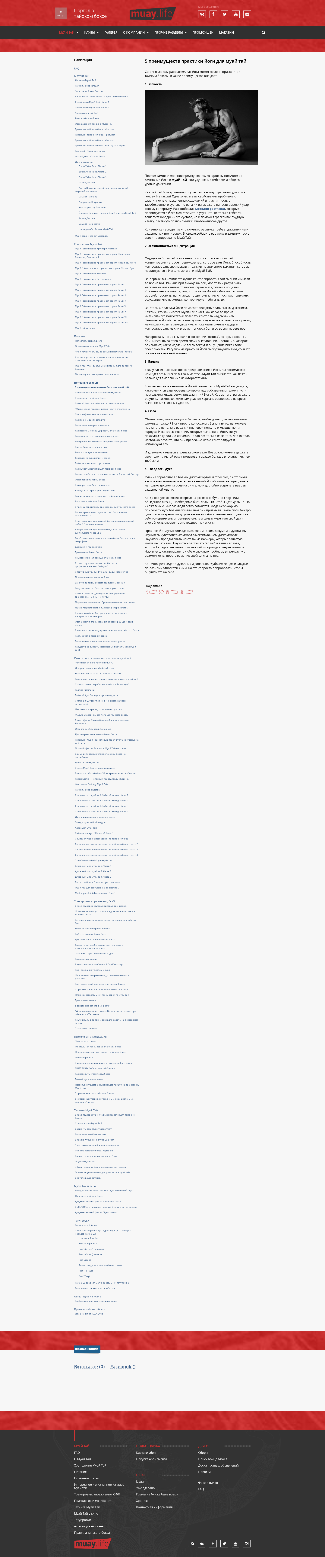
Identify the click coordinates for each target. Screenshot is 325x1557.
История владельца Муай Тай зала (94, 668)
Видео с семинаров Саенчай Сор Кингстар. (99, 964)
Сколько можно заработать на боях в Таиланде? (102, 684)
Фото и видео (208, 1483)
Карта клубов (146, 1453)
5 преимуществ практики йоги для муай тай (102, 387)
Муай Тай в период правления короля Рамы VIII (101, 322)
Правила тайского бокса (89, 1309)
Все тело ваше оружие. (88, 1177)
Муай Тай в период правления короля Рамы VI (100, 311)
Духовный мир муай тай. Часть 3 (93, 876)
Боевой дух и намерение (89, 1079)
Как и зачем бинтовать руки (90, 419)
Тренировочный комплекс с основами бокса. (100, 984)
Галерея (111, 32)
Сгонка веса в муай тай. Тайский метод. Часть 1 (101, 795)
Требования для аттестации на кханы (96, 1301)
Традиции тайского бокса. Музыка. (94, 140)
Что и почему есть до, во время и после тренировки (104, 351)
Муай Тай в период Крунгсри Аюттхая (96, 248)
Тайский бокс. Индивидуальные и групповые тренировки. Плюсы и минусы (100, 595)
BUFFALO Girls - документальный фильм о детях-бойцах (106, 1206)
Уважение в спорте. (86, 1041)
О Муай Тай (81, 76)
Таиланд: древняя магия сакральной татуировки (102, 1282)
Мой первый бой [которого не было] (95, 893)
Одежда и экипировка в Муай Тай (93, 123)
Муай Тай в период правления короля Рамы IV (100, 300)
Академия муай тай (86, 827)
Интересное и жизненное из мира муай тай (102, 658)
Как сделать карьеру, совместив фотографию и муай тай (106, 679)
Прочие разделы (169, 32)
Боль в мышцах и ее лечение (91, 452)
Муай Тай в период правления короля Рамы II (100, 289)
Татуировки (81, 1220)
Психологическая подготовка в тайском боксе (100, 1052)
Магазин (226, 32)
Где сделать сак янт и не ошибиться (95, 1288)
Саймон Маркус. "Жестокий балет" (94, 833)
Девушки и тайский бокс (88, 546)
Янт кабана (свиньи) (90, 1254)
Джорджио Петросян (90, 202)
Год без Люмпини (85, 689)
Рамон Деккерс (87, 182)
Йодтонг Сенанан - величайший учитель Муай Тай (107, 213)
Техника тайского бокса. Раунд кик (94, 1150)
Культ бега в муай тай (87, 762)
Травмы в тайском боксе (88, 552)
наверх (61, 15)
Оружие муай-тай (85, 1161)
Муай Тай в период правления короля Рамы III (100, 295)
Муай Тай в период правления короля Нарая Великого (105, 262)
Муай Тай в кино (85, 1186)
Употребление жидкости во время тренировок (101, 441)
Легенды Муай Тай (85, 80)
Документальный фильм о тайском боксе (98, 1201)
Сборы (203, 1453)
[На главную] (152, 9)
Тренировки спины (85, 1000)
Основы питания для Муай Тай (92, 346)
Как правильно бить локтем (90, 1134)
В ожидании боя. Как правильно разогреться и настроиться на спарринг (101, 614)
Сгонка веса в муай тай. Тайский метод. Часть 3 (101, 806)
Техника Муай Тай (86, 1110)
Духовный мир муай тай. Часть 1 (93, 865)
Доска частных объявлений (218, 1465)
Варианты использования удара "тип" (96, 1156)
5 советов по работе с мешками (92, 1005)
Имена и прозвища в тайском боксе (95, 816)
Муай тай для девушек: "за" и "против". (97, 887)
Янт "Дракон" (86, 1259)
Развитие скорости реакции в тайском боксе (100, 496)
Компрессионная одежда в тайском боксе (98, 557)
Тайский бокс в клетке (87, 789)
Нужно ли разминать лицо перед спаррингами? (101, 607)
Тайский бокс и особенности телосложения (99, 403)
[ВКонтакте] (151, 592)
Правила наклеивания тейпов (92, 577)
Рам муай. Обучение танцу (90, 151)
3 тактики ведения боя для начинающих (98, 1145)
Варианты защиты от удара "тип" (93, 1128)
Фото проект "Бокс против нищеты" (94, 662)
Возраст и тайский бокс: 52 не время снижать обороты (105, 773)
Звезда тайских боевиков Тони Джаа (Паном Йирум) (104, 1190)
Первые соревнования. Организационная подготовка (105, 602)
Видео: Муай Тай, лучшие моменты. (95, 767)
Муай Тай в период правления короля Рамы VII (101, 317)
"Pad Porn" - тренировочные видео (94, 953)
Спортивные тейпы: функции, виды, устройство (101, 571)
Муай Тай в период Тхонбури (91, 273)
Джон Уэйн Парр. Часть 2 (92, 171)
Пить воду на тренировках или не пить (97, 374)
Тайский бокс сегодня (87, 85)
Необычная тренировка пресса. (92, 928)
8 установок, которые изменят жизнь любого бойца (104, 1063)
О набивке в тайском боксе (90, 479)
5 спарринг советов (86, 1028)
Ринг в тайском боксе (87, 118)
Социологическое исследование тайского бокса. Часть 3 (106, 849)
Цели (140, 1481)
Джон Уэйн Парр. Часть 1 (92, 166)
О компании (134, 32)
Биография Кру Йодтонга (92, 207)
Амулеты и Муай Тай (86, 112)
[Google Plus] (187, 592)
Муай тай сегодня (85, 328)
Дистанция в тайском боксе (90, 398)
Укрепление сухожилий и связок (93, 457)
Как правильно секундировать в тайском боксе (101, 430)
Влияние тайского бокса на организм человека (101, 96)
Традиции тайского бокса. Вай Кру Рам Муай (100, 145)
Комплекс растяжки (86, 959)
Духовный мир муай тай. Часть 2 (93, 871)
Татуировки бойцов (86, 1225)
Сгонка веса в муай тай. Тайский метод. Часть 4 (101, 811)
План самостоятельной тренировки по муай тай (102, 994)
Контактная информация (154, 1507)
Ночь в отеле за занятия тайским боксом (98, 673)
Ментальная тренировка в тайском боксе (98, 1046)
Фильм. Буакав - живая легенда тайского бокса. (101, 714)
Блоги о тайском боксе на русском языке (97, 882)
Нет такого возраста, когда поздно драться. (99, 709)
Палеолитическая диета (88, 340)
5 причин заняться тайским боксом (95, 1093)
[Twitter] (161, 592)
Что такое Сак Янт (89, 1238)
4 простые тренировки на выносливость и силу (101, 989)
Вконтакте (86, 1366)
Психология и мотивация (90, 1036)
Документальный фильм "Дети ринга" (96, 1212)
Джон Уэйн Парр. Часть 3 (92, 177)
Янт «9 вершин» (88, 1243)
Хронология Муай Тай (88, 244)
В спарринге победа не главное (92, 485)
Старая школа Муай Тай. (89, 1123)
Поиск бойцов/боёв (212, 1459)
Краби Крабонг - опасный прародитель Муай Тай (102, 778)
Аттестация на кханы (88, 1296)
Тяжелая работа (84, 1057)
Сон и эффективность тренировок (94, 414)
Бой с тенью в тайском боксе (91, 934)
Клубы (89, 32)
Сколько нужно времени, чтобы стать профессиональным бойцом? (96, 565)
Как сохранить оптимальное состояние (97, 436)
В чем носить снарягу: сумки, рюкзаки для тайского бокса (107, 630)
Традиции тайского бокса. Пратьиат (95, 134)
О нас (141, 1475)
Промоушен (203, 32)
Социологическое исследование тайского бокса (101, 838)
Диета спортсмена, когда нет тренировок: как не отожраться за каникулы (102, 358)
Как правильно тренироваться (92, 425)
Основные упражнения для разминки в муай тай (102, 1172)
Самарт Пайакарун (89, 223)
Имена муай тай (84, 161)
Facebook (120, 1366)
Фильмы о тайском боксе (89, 1196)
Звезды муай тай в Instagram (91, 822)
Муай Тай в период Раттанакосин (93, 279)
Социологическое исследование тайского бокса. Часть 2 (106, 844)
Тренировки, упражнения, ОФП (94, 901)
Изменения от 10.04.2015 (89, 1313)
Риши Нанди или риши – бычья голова (100, 1265)
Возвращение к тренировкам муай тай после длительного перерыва (100, 531)
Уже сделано (145, 1488)
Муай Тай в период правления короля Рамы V (100, 306)
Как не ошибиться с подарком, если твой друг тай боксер (106, 474)
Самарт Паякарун (88, 196)
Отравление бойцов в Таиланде (93, 728)
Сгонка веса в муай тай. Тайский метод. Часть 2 (101, 800)
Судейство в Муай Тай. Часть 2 (92, 107)
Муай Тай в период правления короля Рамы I (100, 284)
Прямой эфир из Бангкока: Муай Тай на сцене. (101, 748)
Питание (79, 336)
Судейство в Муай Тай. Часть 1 (92, 102)
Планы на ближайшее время (157, 1494)
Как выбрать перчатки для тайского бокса (98, 468)
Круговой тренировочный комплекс (95, 939)
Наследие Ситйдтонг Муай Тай (96, 229)
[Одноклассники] (172, 592)
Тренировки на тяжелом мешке (92, 969)
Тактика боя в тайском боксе (91, 635)
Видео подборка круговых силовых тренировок (101, 905)
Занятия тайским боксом (89, 91)
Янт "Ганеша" (86, 1270)
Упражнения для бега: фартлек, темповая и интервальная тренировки (99, 946)
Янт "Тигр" (84, 1276)
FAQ (76, 68)
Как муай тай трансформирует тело (95, 490)
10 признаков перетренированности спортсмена (102, 408)
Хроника (142, 1501)
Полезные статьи (86, 382)
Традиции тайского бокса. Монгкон (94, 129)
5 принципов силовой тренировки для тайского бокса (105, 506)
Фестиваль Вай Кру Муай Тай (91, 784)
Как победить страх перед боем (92, 1073)
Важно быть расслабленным (91, 447)
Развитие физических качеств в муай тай (98, 392)
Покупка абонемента (151, 1459)
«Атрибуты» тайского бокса (90, 156)
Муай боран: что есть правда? (91, 235)
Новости (204, 1472)
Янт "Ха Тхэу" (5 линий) (92, 1249)
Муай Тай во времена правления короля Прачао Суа (104, 268)
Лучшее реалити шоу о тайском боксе (96, 734)
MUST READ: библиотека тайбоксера (95, 1068)
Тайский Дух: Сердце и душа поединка (96, 695)
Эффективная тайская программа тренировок (100, 1167)
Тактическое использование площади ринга (100, 641)
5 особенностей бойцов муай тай (93, 860)
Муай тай (66, 32)
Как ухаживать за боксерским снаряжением (99, 588)
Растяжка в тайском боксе (89, 501)
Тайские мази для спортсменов (92, 463)
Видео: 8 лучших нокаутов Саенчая (94, 1139)
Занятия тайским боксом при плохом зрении (100, 582)
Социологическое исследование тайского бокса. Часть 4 (106, 855)
